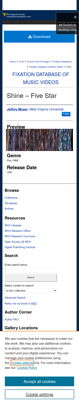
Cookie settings (22, 362)
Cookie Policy (27, 367)
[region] (39, 367)
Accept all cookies (39, 381)
